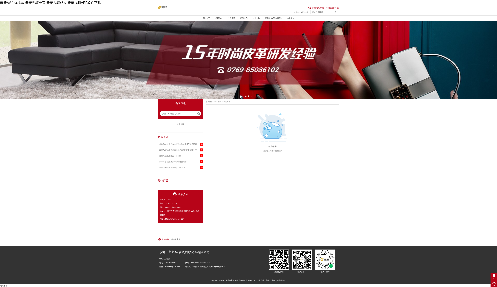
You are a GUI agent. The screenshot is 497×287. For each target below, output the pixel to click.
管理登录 (280, 280)
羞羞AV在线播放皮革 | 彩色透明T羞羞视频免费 (178, 150)
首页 (219, 101)
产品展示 (231, 18)
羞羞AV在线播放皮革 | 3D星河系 (172, 167)
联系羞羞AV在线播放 (273, 18)
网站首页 (206, 18)
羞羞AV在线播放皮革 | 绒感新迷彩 (173, 161)
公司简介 (219, 18)
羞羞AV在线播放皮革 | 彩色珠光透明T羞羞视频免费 (179, 144)
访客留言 (290, 18)
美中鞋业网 (175, 239)
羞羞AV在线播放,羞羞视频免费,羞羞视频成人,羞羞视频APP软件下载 (50, 2)
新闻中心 (243, 18)
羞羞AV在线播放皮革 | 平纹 (170, 155)
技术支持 (256, 18)
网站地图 (3, 285)
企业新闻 (180, 124)
